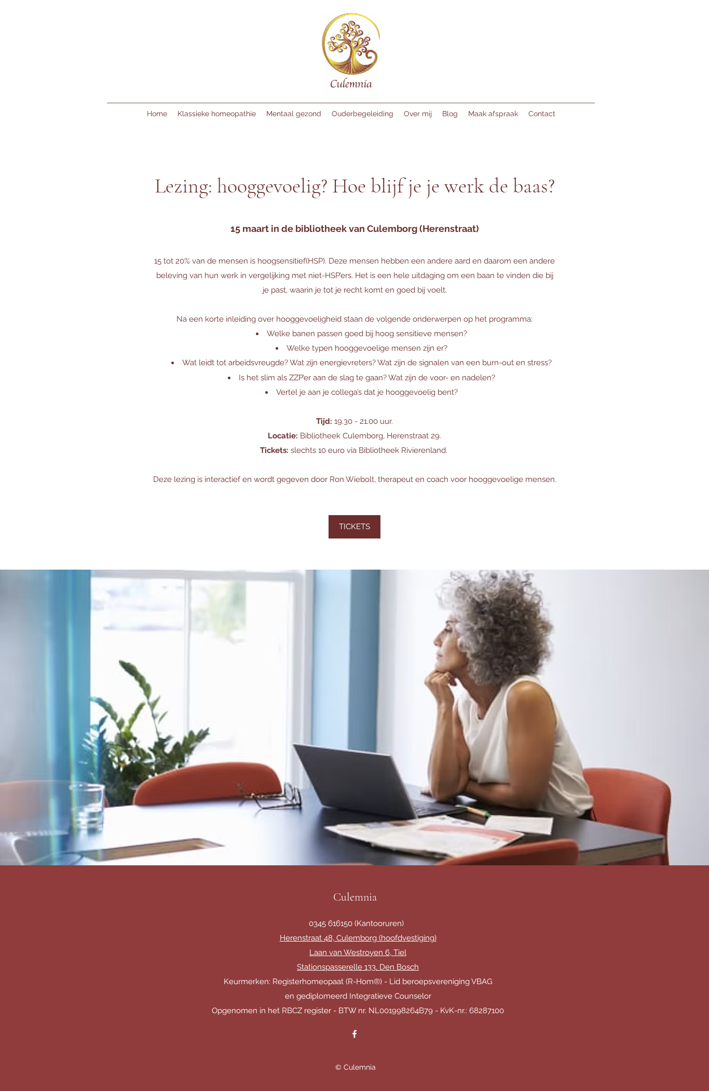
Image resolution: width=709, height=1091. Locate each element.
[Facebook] (354, 1034)
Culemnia (355, 897)
